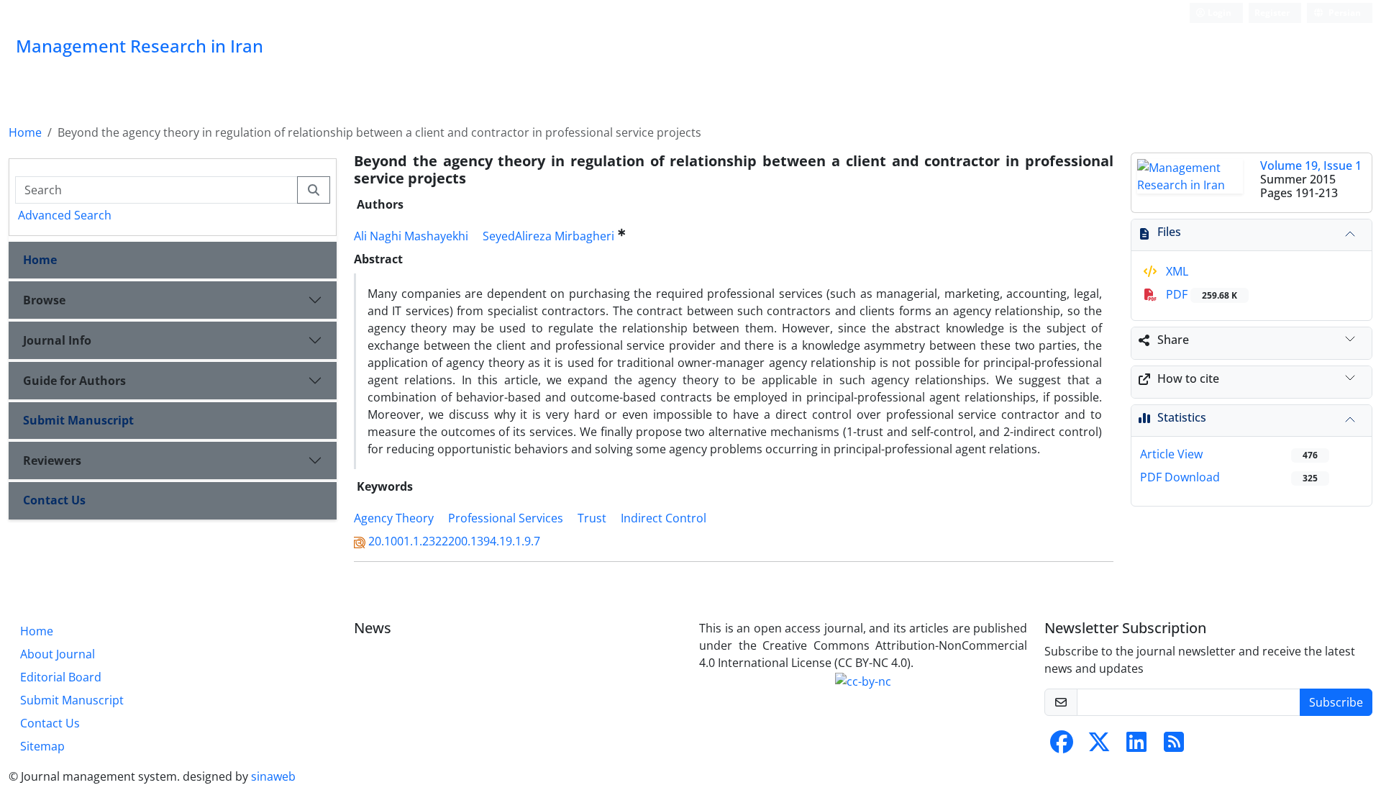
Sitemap (42, 746)
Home (25, 132)
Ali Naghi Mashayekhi (411, 236)
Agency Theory (394, 518)
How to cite (1188, 378)
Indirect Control (663, 518)
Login (1218, 12)
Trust (592, 518)
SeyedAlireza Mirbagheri (548, 236)
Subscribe (1336, 702)
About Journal (57, 654)
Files (1169, 232)
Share (1173, 340)
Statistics (1181, 417)
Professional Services (505, 518)
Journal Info (57, 340)
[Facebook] (1061, 746)
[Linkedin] (1136, 746)
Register (1272, 12)
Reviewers (52, 460)
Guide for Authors (74, 381)
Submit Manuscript (78, 420)
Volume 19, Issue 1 (1311, 165)
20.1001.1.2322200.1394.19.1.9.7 (454, 541)
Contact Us (54, 500)
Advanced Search (64, 215)
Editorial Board (60, 677)
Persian (1343, 12)
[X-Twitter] (1099, 746)
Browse (44, 300)
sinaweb (273, 776)
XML (1175, 271)
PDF (1200, 294)
